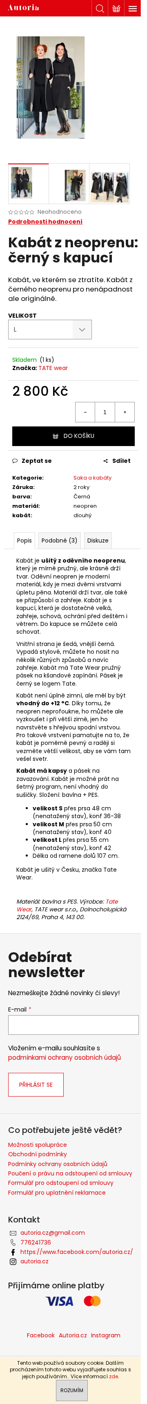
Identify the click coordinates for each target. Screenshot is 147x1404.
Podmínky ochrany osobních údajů (57, 1164)
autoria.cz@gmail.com (52, 1233)
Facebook (41, 1335)
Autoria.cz (73, 1335)
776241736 (35, 1242)
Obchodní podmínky (37, 1154)
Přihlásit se (36, 1085)
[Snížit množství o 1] (85, 412)
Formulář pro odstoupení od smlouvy (61, 1183)
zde (113, 1376)
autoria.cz (34, 1261)
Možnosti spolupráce (37, 1145)
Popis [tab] (24, 540)
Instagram (105, 1335)
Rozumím (71, 1390)
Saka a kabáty (92, 478)
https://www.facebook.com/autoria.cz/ (76, 1252)
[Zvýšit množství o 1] (124, 412)
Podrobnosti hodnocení (45, 222)
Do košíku (79, 436)
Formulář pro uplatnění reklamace (57, 1193)
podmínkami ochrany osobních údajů (64, 1057)
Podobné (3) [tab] (60, 540)
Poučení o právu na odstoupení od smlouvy (70, 1173)
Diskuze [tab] (98, 540)
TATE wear (53, 368)
